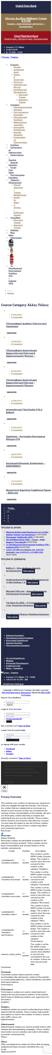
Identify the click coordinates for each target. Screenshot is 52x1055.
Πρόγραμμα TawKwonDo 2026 (19, 537)
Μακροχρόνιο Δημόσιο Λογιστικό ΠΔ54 (17, 259)
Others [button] (4, 1037)
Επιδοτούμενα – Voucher (16, 157)
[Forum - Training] (9, 57)
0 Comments (16, 317)
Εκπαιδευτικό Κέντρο (20, 86)
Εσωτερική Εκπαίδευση (19, 128)
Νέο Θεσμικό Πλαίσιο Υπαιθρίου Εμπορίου (27, 614)
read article (11, 333)
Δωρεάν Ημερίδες (18, 133)
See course (28, 571)
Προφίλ (17, 67)
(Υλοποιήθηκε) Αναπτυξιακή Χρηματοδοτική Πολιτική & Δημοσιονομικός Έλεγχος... (21, 353)
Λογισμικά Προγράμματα (17, 663)
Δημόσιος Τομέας (23, 101)
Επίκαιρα (18, 110)
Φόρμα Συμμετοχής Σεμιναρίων (14, 243)
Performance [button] (7, 985)
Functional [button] (5, 967)
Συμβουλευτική (13, 666)
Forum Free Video (12, 170)
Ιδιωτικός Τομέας (23, 96)
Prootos (27, 695)
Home (9, 291)
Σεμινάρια (14, 105)
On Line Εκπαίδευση (15, 658)
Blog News (12, 234)
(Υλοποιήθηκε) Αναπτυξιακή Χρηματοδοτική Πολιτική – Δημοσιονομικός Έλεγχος (21, 383)
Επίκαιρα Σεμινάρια (15, 635)
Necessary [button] (6, 831)
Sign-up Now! (24, 726)
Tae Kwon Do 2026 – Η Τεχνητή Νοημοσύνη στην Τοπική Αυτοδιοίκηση (27, 604)
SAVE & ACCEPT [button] (8, 1052)
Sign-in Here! (25, 758)
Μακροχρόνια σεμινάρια (20, 123)
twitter (9, 751)
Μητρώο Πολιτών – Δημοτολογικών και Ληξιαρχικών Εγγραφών (26, 592)
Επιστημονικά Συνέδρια (20, 118)
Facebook (10, 749)
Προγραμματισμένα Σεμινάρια (19, 638)
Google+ (10, 754)
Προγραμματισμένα (23, 107)
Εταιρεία (14, 65)
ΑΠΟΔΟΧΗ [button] (9, 782)
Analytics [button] (5, 1002)
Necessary (6, 835)
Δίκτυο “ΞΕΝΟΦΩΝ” (15, 250)
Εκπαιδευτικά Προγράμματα (20, 91)
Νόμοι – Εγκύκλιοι (14, 668)
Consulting (15, 218)
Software (14, 230)
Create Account (12, 740)
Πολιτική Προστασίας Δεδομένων (16, 693)
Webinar (10, 661)
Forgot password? (14, 719)
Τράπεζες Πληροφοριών (15, 181)
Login (9, 721)
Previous (11, 508)
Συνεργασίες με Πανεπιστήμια (15, 150)
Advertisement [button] (7, 1019)
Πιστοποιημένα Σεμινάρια (21, 113)
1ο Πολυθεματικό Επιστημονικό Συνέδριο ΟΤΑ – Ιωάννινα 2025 (15, 275)
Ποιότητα (18, 82)
